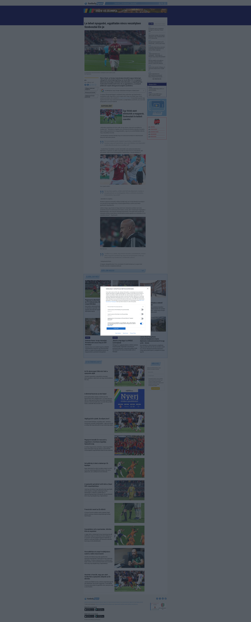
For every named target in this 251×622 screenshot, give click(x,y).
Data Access (125, 333)
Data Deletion (118, 333)
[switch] (141, 309)
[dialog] (125, 311)
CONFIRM (116, 328)
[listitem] (125, 306)
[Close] (148, 289)
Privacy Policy (133, 333)
